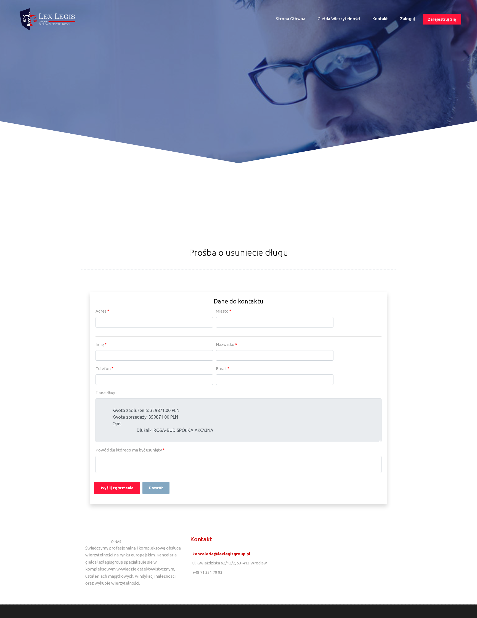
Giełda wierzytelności (338, 18)
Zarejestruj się (442, 19)
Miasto (223, 311)
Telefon (104, 368)
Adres (102, 311)
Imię (101, 344)
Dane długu (106, 392)
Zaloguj (407, 18)
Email (222, 368)
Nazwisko (226, 344)
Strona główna (293, 20)
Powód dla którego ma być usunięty (130, 450)
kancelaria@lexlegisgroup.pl (221, 553)
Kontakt (380, 18)
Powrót (156, 488)
